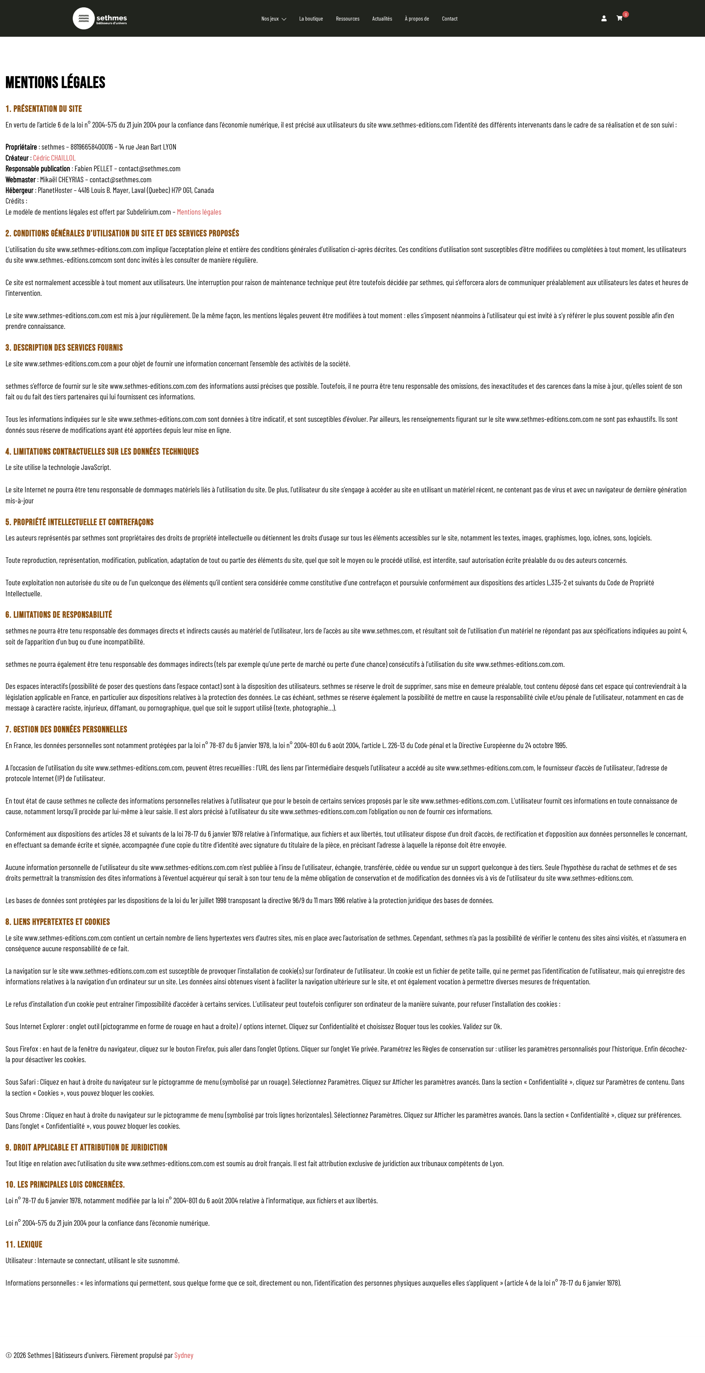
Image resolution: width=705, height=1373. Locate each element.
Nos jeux (270, 18)
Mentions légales (199, 211)
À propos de (417, 18)
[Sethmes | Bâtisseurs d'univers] (100, 17)
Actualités (382, 18)
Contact (450, 18)
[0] (619, 18)
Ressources (347, 18)
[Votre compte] (604, 18)
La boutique (311, 18)
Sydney (184, 1354)
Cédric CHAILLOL (54, 157)
